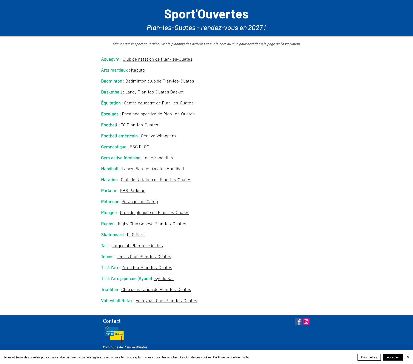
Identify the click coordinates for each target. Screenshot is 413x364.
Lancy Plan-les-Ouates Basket (154, 92)
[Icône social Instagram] (306, 321)
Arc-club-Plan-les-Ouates (147, 268)
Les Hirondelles (158, 158)
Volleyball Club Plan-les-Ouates (166, 301)
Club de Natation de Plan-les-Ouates (156, 180)
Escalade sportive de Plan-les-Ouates (158, 114)
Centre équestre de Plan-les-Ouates (158, 103)
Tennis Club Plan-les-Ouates (144, 257)
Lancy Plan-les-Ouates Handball (153, 169)
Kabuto (138, 70)
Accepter (393, 357)
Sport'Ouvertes (206, 13)
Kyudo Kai (164, 278)
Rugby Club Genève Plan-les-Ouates (151, 224)
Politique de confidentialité (231, 357)
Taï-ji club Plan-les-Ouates (137, 246)
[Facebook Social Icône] (298, 321)
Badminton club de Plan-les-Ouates (159, 81)
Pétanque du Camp (140, 202)
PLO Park (136, 235)
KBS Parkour (132, 191)
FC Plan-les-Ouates (139, 125)
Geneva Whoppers (159, 136)
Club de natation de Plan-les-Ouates (157, 59)
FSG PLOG (139, 147)
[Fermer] (407, 357)
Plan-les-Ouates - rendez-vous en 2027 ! (206, 27)
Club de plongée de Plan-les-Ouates (154, 213)
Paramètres (369, 357)
